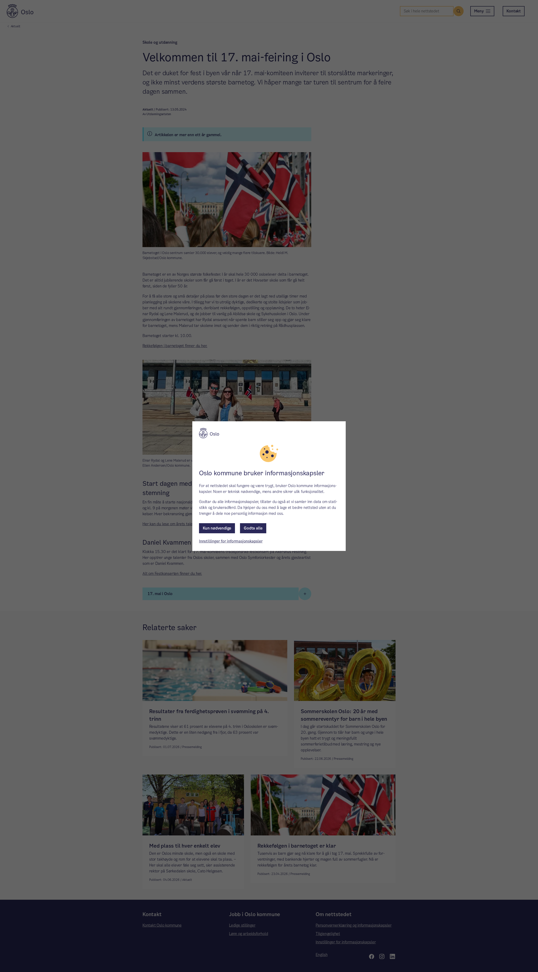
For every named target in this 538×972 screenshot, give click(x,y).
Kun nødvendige (217, 528)
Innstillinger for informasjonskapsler (231, 541)
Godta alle (253, 528)
